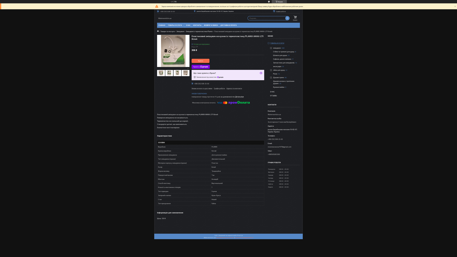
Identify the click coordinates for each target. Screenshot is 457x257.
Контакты (197, 25)
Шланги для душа (280, 55)
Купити (200, 61)
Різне (275, 74)
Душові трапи (278, 77)
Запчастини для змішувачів (283, 63)
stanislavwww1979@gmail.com (279, 147)
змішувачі (277, 48)
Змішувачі (180, 31)
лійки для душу (279, 70)
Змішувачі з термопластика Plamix (199, 31)
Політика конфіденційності (244, 237)
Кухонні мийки (278, 87)
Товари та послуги (167, 31)
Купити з (196, 67)
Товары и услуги (175, 25)
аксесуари (277, 66)
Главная (161, 25)
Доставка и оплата (228, 25)
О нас (188, 25)
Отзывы (273, 96)
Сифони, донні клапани (282, 59)
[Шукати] (287, 18)
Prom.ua (240, 235)
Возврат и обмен (211, 25)
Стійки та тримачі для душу (283, 52)
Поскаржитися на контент (225, 237)
